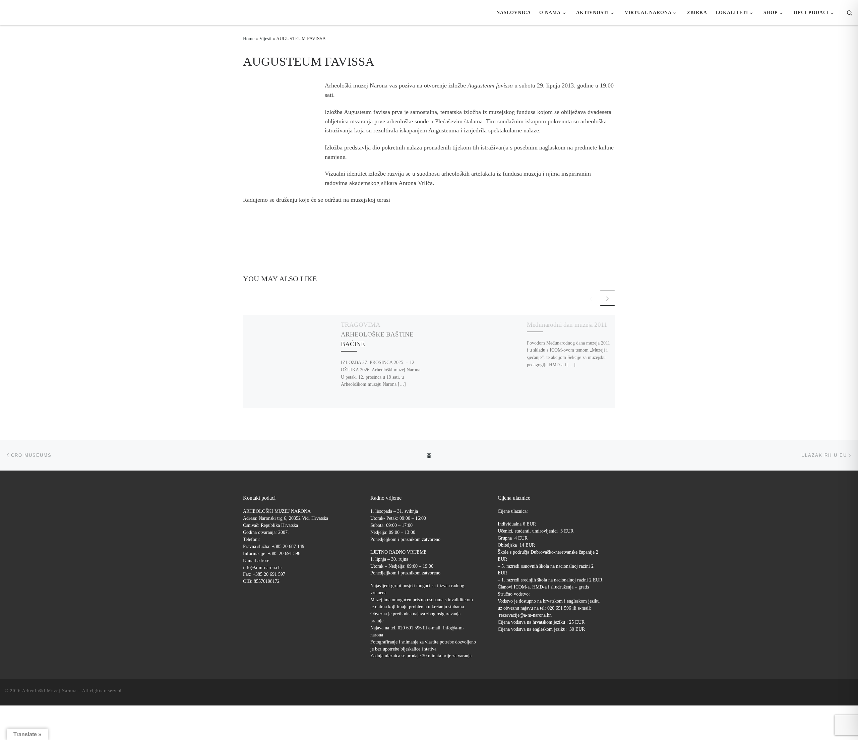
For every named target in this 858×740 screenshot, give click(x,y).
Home (248, 38)
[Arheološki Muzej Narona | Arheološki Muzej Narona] (7, 12)
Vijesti (265, 38)
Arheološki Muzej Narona (49, 690)
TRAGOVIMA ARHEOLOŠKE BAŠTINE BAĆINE (377, 334)
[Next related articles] (607, 298)
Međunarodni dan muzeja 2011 (567, 324)
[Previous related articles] (591, 298)
